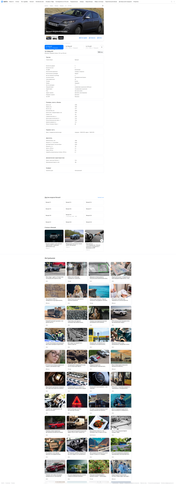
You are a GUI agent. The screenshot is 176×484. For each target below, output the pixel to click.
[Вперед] (101, 47)
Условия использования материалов (132, 483)
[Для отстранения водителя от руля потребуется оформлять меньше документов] (121, 404)
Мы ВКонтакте (115, 483)
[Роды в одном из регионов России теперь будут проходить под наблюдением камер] (121, 470)
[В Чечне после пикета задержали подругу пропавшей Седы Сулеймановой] (55, 360)
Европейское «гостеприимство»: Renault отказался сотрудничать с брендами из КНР (93, 246)
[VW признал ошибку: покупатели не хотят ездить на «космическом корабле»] (77, 448)
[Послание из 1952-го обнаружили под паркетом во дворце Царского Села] (55, 294)
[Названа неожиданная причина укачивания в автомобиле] (99, 316)
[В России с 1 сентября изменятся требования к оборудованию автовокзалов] (121, 382)
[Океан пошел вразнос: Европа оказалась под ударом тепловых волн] (99, 294)
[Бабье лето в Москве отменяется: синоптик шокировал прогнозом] (77, 272)
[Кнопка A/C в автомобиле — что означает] (99, 382)
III (65, 5)
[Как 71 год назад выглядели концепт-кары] (121, 426)
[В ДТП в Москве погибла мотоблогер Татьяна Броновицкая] (77, 404)
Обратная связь (143, 483)
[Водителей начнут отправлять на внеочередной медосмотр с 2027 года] (121, 272)
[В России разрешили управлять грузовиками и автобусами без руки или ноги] (121, 448)
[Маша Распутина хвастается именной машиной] (77, 294)
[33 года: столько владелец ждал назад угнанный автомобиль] (99, 404)
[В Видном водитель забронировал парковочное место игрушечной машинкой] (99, 360)
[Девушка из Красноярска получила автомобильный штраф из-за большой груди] (99, 272)
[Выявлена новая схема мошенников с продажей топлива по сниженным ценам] (121, 338)
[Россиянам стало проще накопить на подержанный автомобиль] (55, 448)
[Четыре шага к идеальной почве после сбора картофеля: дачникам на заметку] (77, 360)
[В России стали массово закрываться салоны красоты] (121, 294)
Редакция (121, 483)
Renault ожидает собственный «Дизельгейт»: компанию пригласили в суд (54, 245)
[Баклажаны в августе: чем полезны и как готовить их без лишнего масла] (99, 426)
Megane (62, 5)
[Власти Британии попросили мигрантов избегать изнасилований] (121, 360)
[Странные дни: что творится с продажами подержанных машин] (77, 382)
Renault (56, 5)
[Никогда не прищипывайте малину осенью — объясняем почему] (99, 470)
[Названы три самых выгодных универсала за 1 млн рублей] (55, 470)
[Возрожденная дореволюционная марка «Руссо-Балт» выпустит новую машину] (77, 426)
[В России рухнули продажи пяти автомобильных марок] (121, 316)
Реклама (13, 483)
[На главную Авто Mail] (5, 1)
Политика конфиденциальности (167, 483)
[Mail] (2, 1)
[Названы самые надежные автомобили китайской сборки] (55, 426)
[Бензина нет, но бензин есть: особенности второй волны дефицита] (99, 338)
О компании (7, 483)
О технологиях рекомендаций (154, 483)
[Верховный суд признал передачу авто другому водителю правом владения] (55, 382)
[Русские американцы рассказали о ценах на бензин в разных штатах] (77, 470)
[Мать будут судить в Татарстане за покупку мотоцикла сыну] (55, 272)
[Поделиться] (103, 6)
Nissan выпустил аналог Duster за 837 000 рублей (74, 244)
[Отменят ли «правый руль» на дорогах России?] (55, 404)
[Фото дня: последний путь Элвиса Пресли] (77, 338)
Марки (51, 5)
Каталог (46, 5)
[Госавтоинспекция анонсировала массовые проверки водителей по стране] (55, 338)
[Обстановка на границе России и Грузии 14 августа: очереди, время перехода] (99, 448)
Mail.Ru (2, 483)
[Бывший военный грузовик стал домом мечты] (55, 316)
